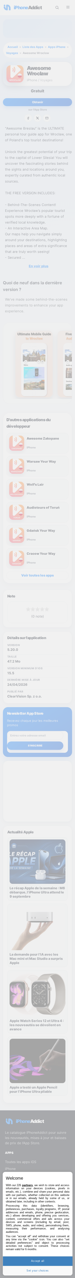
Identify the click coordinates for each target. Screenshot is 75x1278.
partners (27, 1185)
